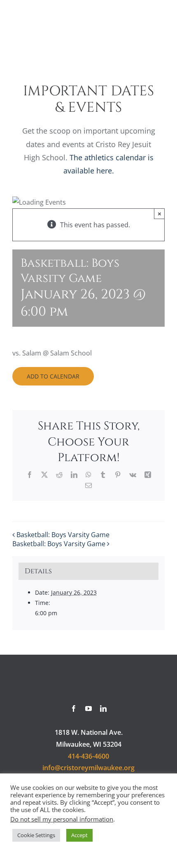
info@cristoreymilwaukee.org (88, 767)
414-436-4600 (88, 756)
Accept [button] (79, 835)
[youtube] (88, 708)
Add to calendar (53, 376)
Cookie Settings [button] (36, 835)
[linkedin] (103, 708)
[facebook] (73, 708)
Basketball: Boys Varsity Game (62, 534)
